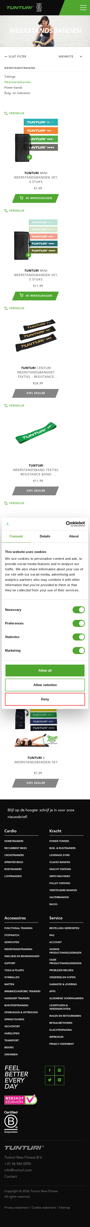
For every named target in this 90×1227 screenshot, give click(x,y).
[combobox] (72, 58)
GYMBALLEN (11, 977)
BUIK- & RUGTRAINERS (62, 848)
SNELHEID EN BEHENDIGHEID (21, 956)
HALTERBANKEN (59, 897)
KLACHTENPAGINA (60, 1030)
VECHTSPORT (12, 1026)
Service (55, 918)
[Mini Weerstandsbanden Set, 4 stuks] (36, 138)
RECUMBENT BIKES (15, 848)
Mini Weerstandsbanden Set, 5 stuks (36, 275)
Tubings (9, 76)
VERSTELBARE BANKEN (63, 890)
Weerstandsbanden (17, 82)
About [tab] (74, 536)
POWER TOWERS (59, 841)
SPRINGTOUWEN (14, 1019)
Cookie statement (44, 1207)
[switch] (79, 623)
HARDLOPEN (11, 1034)
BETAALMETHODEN (60, 1023)
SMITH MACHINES (59, 876)
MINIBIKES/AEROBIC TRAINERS (22, 991)
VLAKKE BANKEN (59, 862)
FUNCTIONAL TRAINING (18, 928)
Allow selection (45, 685)
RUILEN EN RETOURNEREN (65, 1016)
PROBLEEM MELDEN (61, 970)
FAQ (51, 935)
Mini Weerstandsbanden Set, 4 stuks (36, 178)
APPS (52, 991)
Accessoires (15, 918)
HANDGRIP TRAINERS (16, 998)
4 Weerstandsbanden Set (36, 760)
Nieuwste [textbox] (66, 56)
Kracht (55, 831)
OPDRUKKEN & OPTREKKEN (21, 1012)
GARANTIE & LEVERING (63, 984)
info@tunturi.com (18, 1170)
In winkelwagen (38, 198)
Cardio (10, 831)
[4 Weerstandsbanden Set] (36, 723)
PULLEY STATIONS (59, 883)
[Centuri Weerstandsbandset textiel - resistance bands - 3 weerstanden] (36, 333)
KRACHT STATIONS (60, 869)
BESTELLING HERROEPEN (64, 928)
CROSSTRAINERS (14, 855)
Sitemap (64, 1207)
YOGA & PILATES (14, 970)
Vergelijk (16, 113)
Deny (45, 699)
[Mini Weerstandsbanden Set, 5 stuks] (36, 235)
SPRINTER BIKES (13, 862)
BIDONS (9, 1048)
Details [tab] (45, 536)
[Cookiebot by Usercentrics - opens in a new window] (66, 524)
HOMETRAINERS (13, 841)
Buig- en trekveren (17, 93)
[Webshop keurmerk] (45, 1100)
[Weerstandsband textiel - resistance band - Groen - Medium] (36, 430)
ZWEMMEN (11, 1055)
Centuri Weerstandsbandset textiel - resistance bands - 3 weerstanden (36, 373)
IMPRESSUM (56, 1037)
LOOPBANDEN (13, 876)
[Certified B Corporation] (45, 1122)
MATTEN (9, 984)
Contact (10, 1177)
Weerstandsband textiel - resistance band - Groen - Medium (36, 470)
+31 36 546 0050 (17, 1164)
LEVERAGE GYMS (59, 855)
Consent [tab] (16, 536)
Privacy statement (16, 1207)
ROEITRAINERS (13, 869)
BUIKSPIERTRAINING (16, 1005)
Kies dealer (36, 393)
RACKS (53, 904)
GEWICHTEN (11, 942)
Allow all (45, 670)
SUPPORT (9, 963)
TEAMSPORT (11, 1041)
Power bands (13, 87)
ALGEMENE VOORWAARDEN (66, 998)
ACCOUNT (55, 942)
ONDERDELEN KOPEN (62, 977)
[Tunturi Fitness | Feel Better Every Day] (22, 8)
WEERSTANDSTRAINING (18, 949)
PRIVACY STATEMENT (61, 1044)
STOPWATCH (11, 935)
